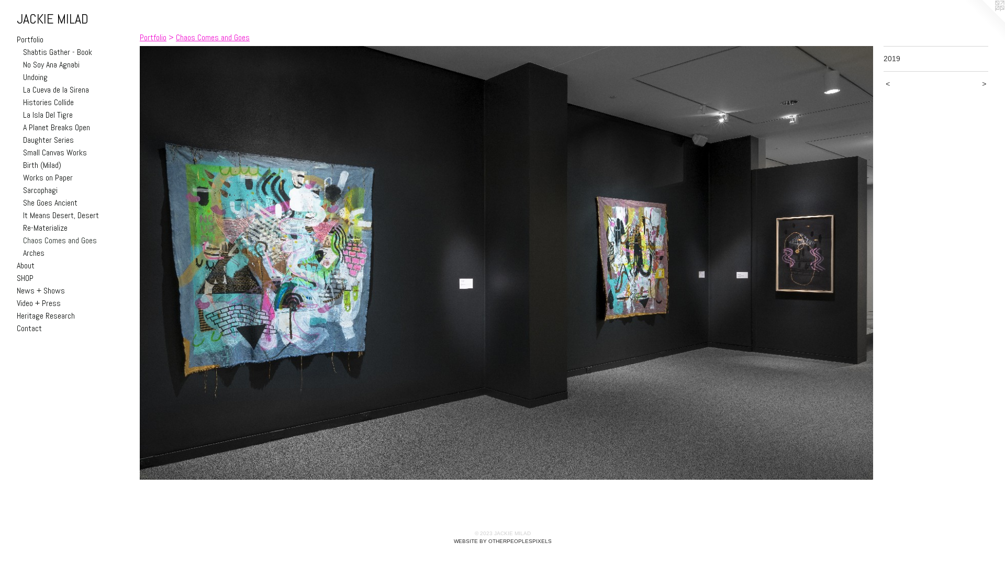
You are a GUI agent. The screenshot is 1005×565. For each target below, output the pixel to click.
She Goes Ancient (50, 202)
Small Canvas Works (55, 152)
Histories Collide (48, 102)
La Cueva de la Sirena (56, 89)
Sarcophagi (40, 190)
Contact (29, 328)
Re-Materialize (45, 227)
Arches (33, 252)
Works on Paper (48, 177)
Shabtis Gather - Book (57, 52)
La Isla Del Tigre (48, 114)
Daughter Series (48, 139)
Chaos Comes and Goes (60, 240)
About (26, 265)
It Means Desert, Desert (61, 215)
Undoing (35, 77)
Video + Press (39, 303)
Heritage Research (46, 315)
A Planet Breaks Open (56, 127)
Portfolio (30, 39)
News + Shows (41, 290)
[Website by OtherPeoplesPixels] (984, 21)
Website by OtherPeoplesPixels (503, 541)
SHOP (25, 278)
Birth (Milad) (42, 165)
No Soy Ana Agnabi (51, 64)
